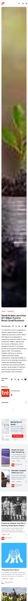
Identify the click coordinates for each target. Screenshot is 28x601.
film (8, 534)
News (3, 311)
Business (19, 481)
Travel (18, 460)
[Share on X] (16, 326)
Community (5, 578)
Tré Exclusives (15, 391)
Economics (11, 311)
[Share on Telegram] (22, 326)
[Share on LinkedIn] (19, 326)
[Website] (11, 395)
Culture (4, 534)
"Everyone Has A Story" (10, 570)
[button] (19, 3)
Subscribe (19, 436)
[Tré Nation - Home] (9, 3)
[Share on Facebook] (13, 326)
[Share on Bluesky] (25, 326)
